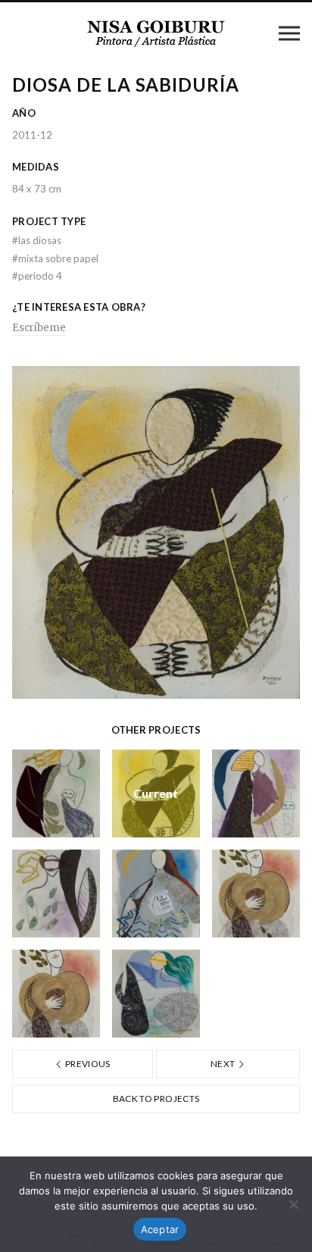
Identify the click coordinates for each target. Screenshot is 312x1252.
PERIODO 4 (37, 276)
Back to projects (156, 1098)
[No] (293, 1204)
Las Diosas (36, 240)
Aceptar (160, 1229)
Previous (87, 1063)
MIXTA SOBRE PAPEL (55, 258)
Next (224, 1063)
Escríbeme (39, 327)
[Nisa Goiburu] (156, 32)
